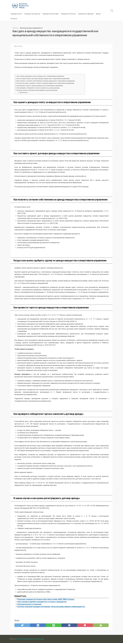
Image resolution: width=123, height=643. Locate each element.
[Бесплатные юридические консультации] (21, 5)
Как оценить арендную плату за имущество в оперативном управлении (40, 76)
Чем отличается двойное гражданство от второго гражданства (41, 602)
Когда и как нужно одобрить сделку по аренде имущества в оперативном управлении (45, 83)
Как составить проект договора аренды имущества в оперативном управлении (43, 78)
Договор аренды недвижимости (31, 28)
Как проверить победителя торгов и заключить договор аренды (38, 88)
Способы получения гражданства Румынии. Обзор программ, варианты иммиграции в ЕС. (51, 606)
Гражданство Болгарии (50, 14)
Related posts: (24, 92)
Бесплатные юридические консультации (29, 639)
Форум (98, 14)
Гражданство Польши (68, 14)
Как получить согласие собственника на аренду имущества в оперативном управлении (46, 81)
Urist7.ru (15, 28)
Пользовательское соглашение (29, 604)
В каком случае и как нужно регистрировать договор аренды (37, 90)
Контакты (14, 18)
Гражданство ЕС (16, 14)
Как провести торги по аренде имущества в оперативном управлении (40, 85)
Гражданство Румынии (32, 14)
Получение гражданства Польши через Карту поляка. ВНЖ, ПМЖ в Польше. (46, 599)
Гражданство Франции (86, 14)
